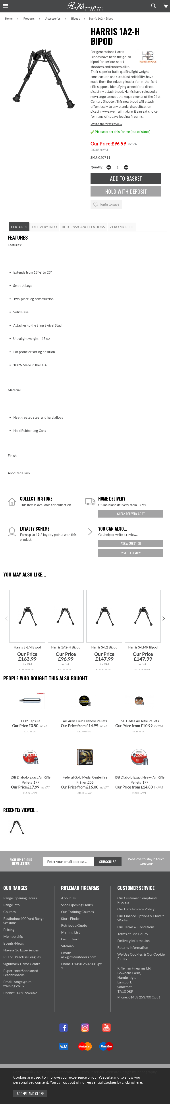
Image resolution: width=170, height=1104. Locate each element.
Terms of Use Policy (132, 934)
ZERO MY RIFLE (122, 227)
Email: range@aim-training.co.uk (18, 983)
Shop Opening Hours (77, 905)
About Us (68, 898)
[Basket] (165, 6)
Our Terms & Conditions (136, 927)
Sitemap (67, 946)
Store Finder (70, 918)
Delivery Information (133, 940)
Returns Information (132, 947)
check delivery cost (131, 513)
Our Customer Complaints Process (137, 900)
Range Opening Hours (20, 898)
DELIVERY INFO (44, 227)
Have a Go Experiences (21, 950)
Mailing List (70, 932)
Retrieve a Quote (74, 925)
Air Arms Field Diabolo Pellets (85, 721)
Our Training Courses (77, 911)
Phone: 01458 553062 (20, 993)
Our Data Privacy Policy (136, 909)
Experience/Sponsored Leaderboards (20, 972)
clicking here (132, 1082)
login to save (109, 204)
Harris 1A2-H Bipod (65, 647)
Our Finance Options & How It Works (140, 918)
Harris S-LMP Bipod (143, 647)
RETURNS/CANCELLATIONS (83, 227)
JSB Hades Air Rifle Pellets (139, 721)
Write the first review (106, 124)
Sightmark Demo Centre (21, 964)
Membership (13, 936)
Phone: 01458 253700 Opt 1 (81, 966)
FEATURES (19, 227)
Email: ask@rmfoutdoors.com (78, 955)
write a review (131, 552)
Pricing (9, 929)
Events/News (13, 943)
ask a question (131, 543)
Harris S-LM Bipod (27, 647)
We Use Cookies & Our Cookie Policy (141, 956)
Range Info (11, 905)
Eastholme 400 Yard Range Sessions (23, 920)
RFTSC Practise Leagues (22, 957)
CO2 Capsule (30, 721)
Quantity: (97, 167)
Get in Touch (70, 939)
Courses (9, 911)
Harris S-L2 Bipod (104, 647)
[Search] (153, 6)
